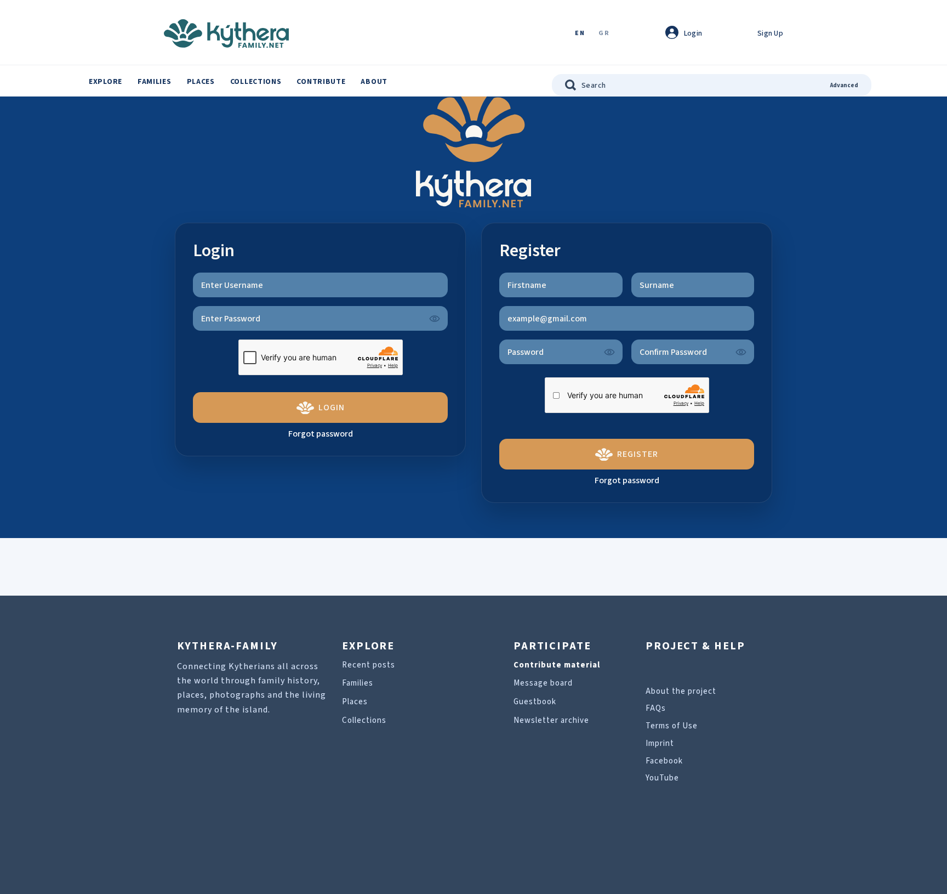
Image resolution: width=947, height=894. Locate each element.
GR (603, 33)
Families (155, 81)
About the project (681, 691)
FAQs (656, 708)
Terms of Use (672, 726)
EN (580, 33)
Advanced (844, 85)
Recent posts (368, 665)
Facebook (664, 761)
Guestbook (535, 702)
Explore (105, 81)
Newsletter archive (551, 720)
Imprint (660, 743)
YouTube (662, 778)
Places (201, 81)
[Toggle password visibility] (434, 318)
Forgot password (320, 433)
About (374, 81)
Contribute (320, 81)
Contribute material (557, 665)
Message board (543, 683)
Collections (256, 81)
